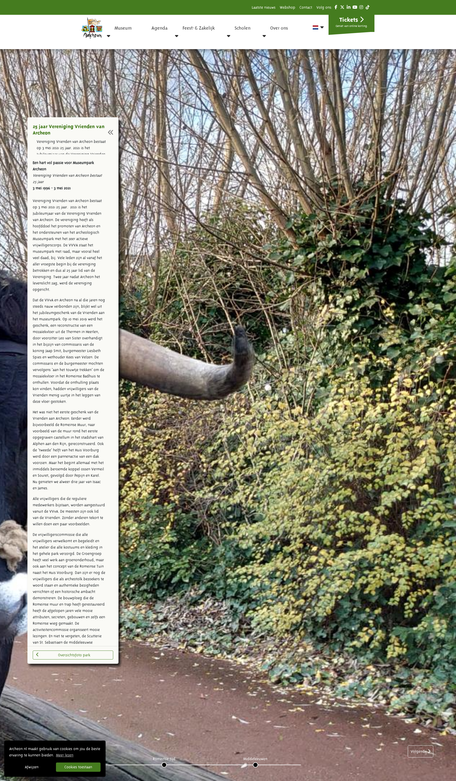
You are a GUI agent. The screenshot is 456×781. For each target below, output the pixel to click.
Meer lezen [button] (64, 755)
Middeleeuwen (255, 759)
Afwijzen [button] (32, 767)
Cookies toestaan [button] (78, 767)
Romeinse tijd (164, 759)
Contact (306, 7)
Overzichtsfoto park (74, 655)
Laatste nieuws (264, 7)
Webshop (287, 7)
